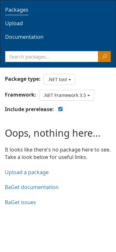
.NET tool (58, 79)
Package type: (23, 78)
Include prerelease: (29, 109)
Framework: (20, 94)
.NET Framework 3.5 (65, 95)
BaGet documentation (32, 187)
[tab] (58, 9)
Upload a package (27, 172)
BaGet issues (20, 202)
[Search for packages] (104, 56)
